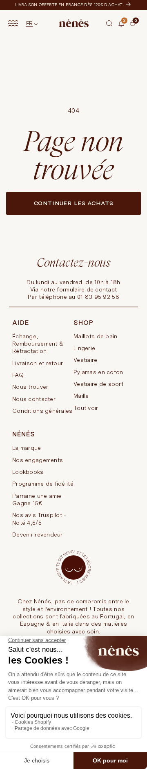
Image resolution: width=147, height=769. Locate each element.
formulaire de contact (87, 289)
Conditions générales (42, 411)
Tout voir (86, 408)
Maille (81, 395)
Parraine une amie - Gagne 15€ (38, 499)
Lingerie (84, 348)
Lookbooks (28, 472)
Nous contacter (34, 399)
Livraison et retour (37, 363)
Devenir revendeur (37, 534)
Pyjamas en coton (98, 372)
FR (29, 23)
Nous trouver (30, 386)
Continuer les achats (74, 203)
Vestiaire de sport (98, 384)
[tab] (127, 29)
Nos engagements (37, 460)
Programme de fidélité (43, 483)
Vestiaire (86, 360)
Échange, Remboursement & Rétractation (37, 344)
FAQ (18, 375)
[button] (109, 23)
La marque (26, 448)
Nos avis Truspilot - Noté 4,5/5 (39, 519)
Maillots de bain (95, 336)
